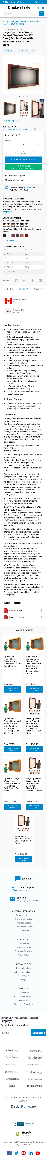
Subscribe (38, 1032)
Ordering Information (23, 911)
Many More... (9, 241)
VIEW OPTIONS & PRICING (12, 689)
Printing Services (23, 968)
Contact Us (39, 2)
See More (7, 212)
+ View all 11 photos (11, 121)
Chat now (28, 188)
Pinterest (23, 1153)
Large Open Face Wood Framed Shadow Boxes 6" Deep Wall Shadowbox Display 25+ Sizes (34, 785)
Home (5, 21)
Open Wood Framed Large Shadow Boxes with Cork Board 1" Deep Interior (12, 661)
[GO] (41, 13)
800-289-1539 (17, 2)
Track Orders (23, 943)
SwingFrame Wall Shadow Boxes (25, 21)
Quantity (8, 140)
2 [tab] (23, 96)
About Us (23, 989)
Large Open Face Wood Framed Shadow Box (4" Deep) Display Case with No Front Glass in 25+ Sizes (34, 726)
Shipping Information (23, 919)
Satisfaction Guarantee (23, 996)
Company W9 (23, 930)
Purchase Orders (23, 923)
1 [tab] (19, 96)
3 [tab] (27, 96)
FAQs (23, 980)
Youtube (37, 1153)
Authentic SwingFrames (24, 972)
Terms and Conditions (23, 1004)
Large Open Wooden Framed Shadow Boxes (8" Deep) (23, 839)
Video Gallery (23, 976)
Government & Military (23, 927)
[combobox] (23, 13)
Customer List (23, 992)
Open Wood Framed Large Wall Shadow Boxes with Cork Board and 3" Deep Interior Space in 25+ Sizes (12, 726)
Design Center (23, 964)
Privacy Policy (23, 1000)
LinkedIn (30, 1153)
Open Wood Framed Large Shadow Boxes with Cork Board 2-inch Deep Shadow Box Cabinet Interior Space (33, 664)
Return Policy (23, 955)
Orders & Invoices (23, 947)
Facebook (9, 1153)
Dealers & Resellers (23, 951)
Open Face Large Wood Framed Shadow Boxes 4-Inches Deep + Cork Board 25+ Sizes (12, 785)
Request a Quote (23, 915)
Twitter (16, 1153)
